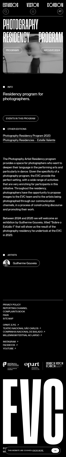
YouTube (8, 348)
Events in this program (20, 118)
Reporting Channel (15, 308)
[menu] (33, 12)
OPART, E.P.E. (9, 325)
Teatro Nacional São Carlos (21, 328)
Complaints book (14, 311)
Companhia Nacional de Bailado (23, 331)
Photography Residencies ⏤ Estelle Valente (29, 140)
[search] (6, 12)
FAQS (6, 315)
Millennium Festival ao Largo (21, 335)
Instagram (9, 341)
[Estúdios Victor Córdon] (33, 3)
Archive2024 (52, 50)
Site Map (8, 318)
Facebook (9, 345)
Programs (12, 50)
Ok (55, 451)
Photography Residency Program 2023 (26, 135)
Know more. (38, 450)
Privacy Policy (12, 304)
